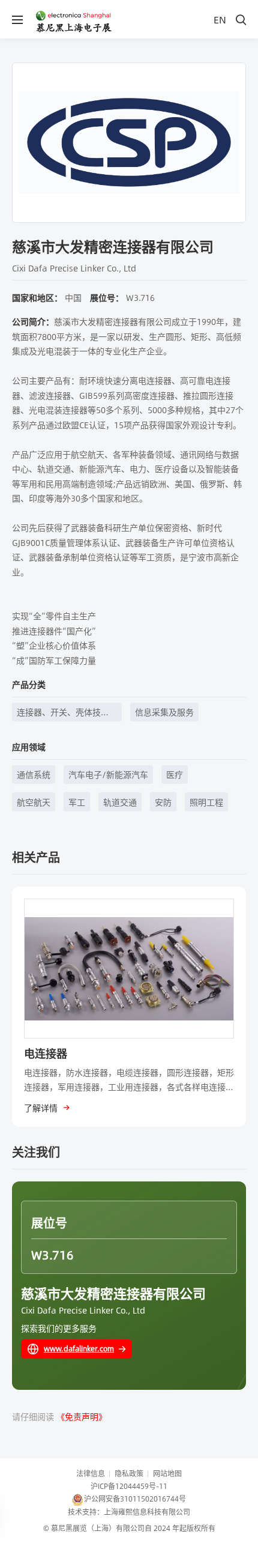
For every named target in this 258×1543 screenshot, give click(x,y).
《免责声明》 (81, 1416)
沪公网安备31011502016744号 (135, 1498)
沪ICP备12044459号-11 (129, 1486)
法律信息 (90, 1473)
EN (220, 19)
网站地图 (167, 1473)
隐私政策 (129, 1473)
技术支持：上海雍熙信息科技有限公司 (129, 1511)
